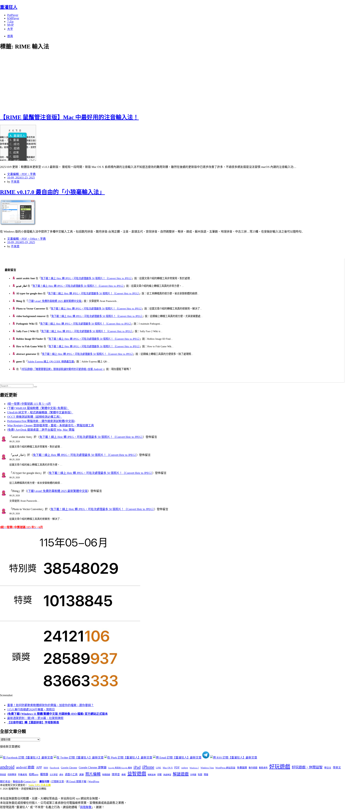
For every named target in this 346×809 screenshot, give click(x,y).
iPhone (148, 767)
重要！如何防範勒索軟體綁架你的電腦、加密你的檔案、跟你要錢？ (50, 705)
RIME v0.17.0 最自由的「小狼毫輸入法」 (52, 192)
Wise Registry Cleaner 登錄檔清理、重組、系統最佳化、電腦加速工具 (50, 425)
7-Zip (10, 21)
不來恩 (15, 181)
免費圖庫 (242, 767)
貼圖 (200, 774)
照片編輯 (93, 774)
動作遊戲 (253, 767)
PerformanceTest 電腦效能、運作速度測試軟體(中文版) (41, 421)
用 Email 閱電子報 (76, 781)
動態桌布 (263, 767)
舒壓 (159, 774)
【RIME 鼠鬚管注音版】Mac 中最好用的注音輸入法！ (69, 117)
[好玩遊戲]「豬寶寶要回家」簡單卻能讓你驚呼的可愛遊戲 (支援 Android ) (62, 369)
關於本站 (5, 781)
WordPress (93, 781)
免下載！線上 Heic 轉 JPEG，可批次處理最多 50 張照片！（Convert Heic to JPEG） (86, 278)
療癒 (123, 774)
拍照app (33, 774)
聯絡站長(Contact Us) (24, 781)
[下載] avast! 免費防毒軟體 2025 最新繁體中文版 (54, 301)
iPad (137, 767)
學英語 (3, 775)
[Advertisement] (65, 81)
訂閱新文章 (57, 781)
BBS (46, 767)
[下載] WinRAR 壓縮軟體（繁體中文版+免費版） (38, 408)
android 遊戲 (25, 767)
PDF (177, 767)
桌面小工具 (71, 774)
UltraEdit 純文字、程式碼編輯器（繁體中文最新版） (40, 412)
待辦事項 (12, 774)
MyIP (10, 24)
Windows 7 (194, 768)
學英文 (337, 767)
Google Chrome (69, 767)
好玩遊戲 (279, 767)
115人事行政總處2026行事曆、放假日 (31, 709)
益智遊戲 (136, 773)
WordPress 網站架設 (225, 767)
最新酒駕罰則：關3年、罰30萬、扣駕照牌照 (35, 718)
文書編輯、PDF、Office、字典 (26, 238)
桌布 (61, 775)
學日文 (327, 767)
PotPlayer (12, 15)
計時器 (193, 775)
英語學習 (167, 775)
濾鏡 (81, 774)
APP (39, 767)
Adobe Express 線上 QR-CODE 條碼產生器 (51, 361)
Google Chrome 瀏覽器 (93, 767)
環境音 (116, 774)
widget (184, 767)
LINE (158, 767)
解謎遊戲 (181, 774)
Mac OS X (168, 767)
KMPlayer (13, 18)
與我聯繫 (86, 807)
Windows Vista (207, 767)
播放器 (44, 774)
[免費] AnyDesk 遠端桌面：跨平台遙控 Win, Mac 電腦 (40, 429)
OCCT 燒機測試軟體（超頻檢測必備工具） (34, 416)
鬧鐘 (206, 774)
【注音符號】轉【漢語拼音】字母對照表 (33, 722)
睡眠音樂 (152, 775)
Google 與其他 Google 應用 (120, 768)
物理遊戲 (106, 775)
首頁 (10, 36)
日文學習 (54, 775)
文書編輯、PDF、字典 (21, 174)
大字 (10, 28)
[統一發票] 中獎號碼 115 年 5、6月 (29, 403)
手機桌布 (22, 774)
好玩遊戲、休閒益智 (307, 767)
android (7, 767)
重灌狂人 (8, 7)
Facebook (54, 767)
